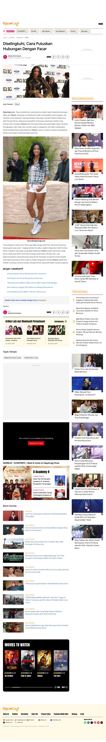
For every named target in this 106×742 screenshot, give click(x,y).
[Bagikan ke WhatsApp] (67, 57)
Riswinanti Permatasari (14, 56)
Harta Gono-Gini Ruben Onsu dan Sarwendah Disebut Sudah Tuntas (87, 253)
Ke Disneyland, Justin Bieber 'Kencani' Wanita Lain (26, 292)
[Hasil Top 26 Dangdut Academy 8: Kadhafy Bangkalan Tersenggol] (60, 480)
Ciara (26, 37)
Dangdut (28, 511)
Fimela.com (9, 722)
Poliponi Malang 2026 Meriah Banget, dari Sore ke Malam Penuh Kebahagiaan (87, 202)
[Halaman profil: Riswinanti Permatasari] (5, 57)
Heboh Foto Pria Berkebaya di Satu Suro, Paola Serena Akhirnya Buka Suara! (87, 491)
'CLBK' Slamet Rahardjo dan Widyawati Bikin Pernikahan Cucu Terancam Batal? (86, 227)
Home (5, 37)
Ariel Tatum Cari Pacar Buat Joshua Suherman (25, 278)
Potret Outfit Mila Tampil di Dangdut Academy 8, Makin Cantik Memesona (43, 495)
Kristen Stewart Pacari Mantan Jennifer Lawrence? (26, 274)
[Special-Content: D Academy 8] (16, 483)
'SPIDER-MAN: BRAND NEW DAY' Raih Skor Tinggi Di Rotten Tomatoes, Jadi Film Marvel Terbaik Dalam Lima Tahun (46, 600)
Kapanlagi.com (21, 720)
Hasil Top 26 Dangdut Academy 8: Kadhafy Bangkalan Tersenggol (42, 481)
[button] (63, 57)
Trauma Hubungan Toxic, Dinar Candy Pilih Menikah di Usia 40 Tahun (86, 279)
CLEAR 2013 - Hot (31, 358)
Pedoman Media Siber (61, 714)
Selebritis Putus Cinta (12, 358)
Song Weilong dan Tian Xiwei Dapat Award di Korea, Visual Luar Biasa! (86, 176)
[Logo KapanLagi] (11, 24)
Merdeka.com (57, 720)
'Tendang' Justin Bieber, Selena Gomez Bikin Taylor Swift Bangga (32, 283)
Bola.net (31, 720)
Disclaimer (24, 714)
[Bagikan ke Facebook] (54, 57)
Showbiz (11, 37)
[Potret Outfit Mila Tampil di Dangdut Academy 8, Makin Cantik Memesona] (60, 494)
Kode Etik (35, 714)
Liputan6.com (9, 720)
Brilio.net (20, 722)
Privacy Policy (46, 714)
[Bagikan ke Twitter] (58, 57)
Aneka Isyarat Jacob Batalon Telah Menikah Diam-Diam (46, 583)
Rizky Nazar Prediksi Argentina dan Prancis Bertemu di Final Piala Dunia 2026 (87, 151)
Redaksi (15, 714)
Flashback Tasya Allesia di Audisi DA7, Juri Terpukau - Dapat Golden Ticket (85, 517)
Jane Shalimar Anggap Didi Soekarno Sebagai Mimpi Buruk (30, 287)
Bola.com (43, 720)
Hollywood (19, 37)
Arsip (82, 714)
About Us (6, 714)
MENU (101, 24)
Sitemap (74, 714)
